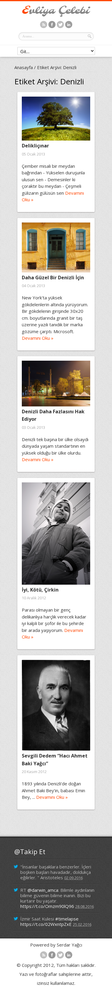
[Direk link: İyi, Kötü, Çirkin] (56, 533)
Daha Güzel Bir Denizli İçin (53, 277)
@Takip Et (29, 851)
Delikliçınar (35, 145)
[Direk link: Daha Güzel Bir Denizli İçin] (56, 247)
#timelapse (67, 919)
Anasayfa (23, 67)
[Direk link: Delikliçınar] (56, 119)
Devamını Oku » (37, 338)
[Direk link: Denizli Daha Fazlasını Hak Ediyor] (56, 383)
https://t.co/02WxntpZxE (46, 924)
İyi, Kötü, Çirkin (40, 589)
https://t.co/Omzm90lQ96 (47, 906)
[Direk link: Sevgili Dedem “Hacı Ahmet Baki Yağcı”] (56, 705)
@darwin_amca (42, 890)
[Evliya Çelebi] (56, 15)
